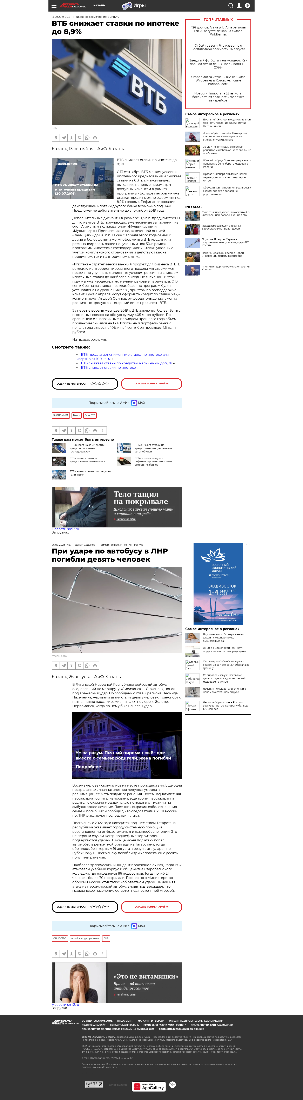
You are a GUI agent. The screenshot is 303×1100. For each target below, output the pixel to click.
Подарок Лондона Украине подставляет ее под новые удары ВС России (225, 242)
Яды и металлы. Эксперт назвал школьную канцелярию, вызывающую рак (223, 637)
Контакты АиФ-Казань (124, 1025)
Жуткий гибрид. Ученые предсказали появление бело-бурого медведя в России (227, 163)
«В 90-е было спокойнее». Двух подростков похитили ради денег (225, 649)
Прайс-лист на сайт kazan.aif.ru (212, 1025)
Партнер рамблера (117, 1085)
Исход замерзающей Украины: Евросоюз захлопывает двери (221, 227)
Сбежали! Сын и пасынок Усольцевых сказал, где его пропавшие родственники (227, 191)
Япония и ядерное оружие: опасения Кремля (226, 268)
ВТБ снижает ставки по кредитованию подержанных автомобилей (153, 448)
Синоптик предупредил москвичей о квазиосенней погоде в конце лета (226, 214)
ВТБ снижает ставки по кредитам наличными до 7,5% (126, 363)
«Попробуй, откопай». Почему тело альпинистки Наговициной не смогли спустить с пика (226, 136)
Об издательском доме (97, 1021)
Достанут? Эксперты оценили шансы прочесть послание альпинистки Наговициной (227, 123)
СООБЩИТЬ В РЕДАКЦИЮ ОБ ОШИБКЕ (181, 1029)
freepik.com (59, 655)
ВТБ (54, 128)
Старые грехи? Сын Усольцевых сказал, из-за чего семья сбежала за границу (226, 665)
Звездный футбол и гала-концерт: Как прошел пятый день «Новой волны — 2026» (218, 64)
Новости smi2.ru (65, 529)
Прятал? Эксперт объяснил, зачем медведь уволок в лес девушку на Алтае (225, 177)
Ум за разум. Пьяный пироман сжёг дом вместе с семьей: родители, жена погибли (123, 755)
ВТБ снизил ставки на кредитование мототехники (87, 460)
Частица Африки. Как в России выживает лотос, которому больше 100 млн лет (225, 705)
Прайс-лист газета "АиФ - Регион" (164, 1025)
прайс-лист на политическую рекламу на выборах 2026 (118, 1029)
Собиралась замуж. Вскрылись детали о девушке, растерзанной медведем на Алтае (224, 678)
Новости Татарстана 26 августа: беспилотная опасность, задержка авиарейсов (218, 97)
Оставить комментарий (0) (152, 383)
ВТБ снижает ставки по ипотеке (108, 368)
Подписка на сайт (93, 1025)
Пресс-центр (125, 1021)
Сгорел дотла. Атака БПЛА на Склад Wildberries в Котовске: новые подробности (218, 80)
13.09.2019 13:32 (61, 16)
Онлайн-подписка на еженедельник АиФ (196, 1021)
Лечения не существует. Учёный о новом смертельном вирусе (224, 690)
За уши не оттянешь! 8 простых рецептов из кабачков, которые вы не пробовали (227, 150)
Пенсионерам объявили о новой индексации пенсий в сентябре (223, 254)
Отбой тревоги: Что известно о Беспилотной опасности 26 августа (218, 47)
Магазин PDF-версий (151, 1021)
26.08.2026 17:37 (62, 544)
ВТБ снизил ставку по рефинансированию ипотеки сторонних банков (153, 461)
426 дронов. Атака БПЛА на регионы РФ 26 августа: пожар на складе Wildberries (218, 31)
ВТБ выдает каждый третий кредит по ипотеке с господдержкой (87, 448)
